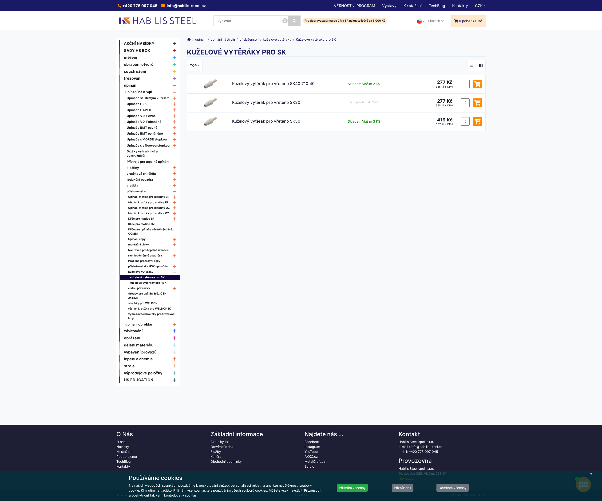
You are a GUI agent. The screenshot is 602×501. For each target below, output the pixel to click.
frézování (132, 78)
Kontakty (460, 5)
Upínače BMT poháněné (145, 133)
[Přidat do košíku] (477, 84)
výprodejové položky (143, 373)
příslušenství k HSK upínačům (148, 266)
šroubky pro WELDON (143, 303)
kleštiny (133, 168)
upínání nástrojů (138, 92)
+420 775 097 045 (139, 5)
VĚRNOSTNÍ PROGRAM (354, 5)
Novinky (122, 447)
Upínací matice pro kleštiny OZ (149, 208)
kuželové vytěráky (140, 271)
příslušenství (136, 191)
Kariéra (215, 456)
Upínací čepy (137, 239)
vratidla (133, 185)
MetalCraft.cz (315, 461)
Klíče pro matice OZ (141, 224)
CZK (479, 5)
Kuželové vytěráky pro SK (147, 277)
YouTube (311, 452)
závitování (133, 331)
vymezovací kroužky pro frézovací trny (151, 316)
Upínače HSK (137, 104)
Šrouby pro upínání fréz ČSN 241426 (147, 295)
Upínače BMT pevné (142, 127)
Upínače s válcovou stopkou (148, 145)
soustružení (135, 71)
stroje (129, 366)
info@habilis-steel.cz (186, 5)
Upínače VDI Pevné (141, 116)
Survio (309, 466)
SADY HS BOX (137, 50)
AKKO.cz (311, 456)
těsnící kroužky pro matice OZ (148, 213)
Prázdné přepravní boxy (144, 261)
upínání (130, 85)
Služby (215, 452)
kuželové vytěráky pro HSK (148, 282)
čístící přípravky (139, 288)
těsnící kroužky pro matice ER (148, 202)
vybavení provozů (140, 352)
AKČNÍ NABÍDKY (139, 43)
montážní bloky (138, 244)
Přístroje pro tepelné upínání (148, 161)
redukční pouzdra (140, 179)
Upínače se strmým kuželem (148, 98)
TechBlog (437, 5)
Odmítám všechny (453, 488)
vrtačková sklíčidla (141, 173)
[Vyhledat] (294, 21)
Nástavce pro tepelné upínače (148, 250)
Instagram (312, 447)
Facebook (312, 442)
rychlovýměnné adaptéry (145, 255)
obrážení (132, 338)
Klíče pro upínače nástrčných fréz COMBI (151, 231)
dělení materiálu (139, 345)
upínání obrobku (138, 324)
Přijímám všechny (352, 488)
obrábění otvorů (139, 64)
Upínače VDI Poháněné (144, 122)
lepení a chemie (138, 359)
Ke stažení (413, 5)
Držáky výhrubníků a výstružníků (142, 153)
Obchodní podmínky (226, 461)
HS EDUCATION (138, 379)
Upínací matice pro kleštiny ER (148, 196)
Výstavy (389, 5)
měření (130, 57)
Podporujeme (126, 456)
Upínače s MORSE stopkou (147, 139)
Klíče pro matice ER (141, 218)
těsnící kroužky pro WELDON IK (149, 308)
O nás (120, 442)
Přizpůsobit (402, 488)
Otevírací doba (221, 447)
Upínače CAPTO (139, 110)
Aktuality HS (219, 442)
